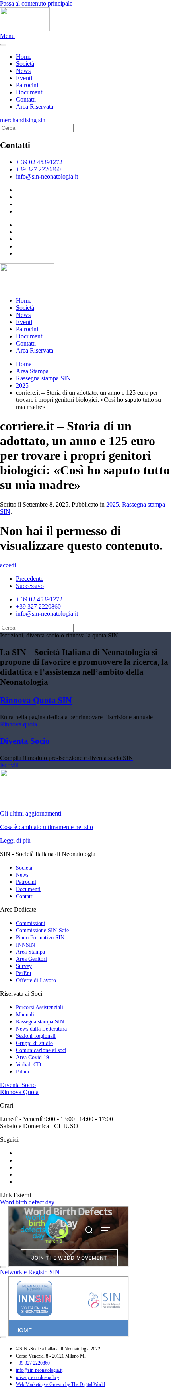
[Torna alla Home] (25, 28)
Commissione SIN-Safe (42, 930)
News (23, 70)
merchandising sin (22, 120)
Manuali (25, 1015)
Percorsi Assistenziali (39, 1007)
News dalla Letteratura (41, 1029)
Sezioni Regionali (36, 1036)
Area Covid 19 (32, 1057)
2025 (112, 504)
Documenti (30, 92)
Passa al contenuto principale (36, 3)
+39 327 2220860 (38, 169)
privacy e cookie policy (37, 1377)
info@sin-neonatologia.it (47, 176)
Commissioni (30, 923)
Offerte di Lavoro (36, 980)
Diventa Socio (18, 1084)
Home (23, 56)
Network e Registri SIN (30, 1272)
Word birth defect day (27, 1202)
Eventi (24, 78)
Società (25, 63)
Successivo (30, 585)
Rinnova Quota (19, 1092)
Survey (24, 966)
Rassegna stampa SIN (40, 1022)
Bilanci (24, 1072)
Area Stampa (30, 952)
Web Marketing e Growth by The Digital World (60, 1384)
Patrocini (27, 85)
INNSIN (25, 945)
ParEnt (23, 973)
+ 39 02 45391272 (39, 162)
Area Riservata (34, 106)
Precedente (29, 578)
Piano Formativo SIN (40, 938)
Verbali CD (28, 1065)
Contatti (26, 99)
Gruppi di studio (34, 1043)
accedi (8, 565)
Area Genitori (31, 959)
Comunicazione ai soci (41, 1050)
